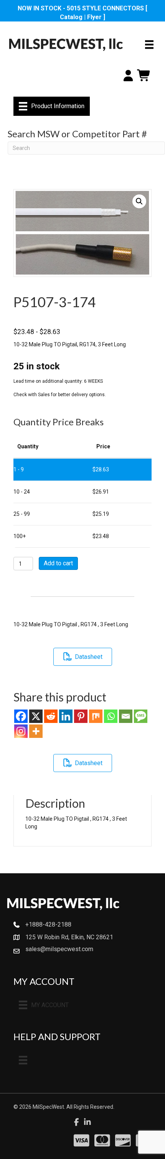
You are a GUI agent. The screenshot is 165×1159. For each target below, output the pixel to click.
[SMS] (140, 716)
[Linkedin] (66, 716)
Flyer (94, 17)
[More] (36, 731)
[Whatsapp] (110, 716)
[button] (139, 201)
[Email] (125, 716)
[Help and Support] (23, 1060)
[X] (36, 716)
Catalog (71, 17)
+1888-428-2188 (48, 924)
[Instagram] (21, 731)
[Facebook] (21, 716)
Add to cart (58, 563)
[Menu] (149, 44)
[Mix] (95, 716)
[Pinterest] (80, 716)
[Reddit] (51, 716)
